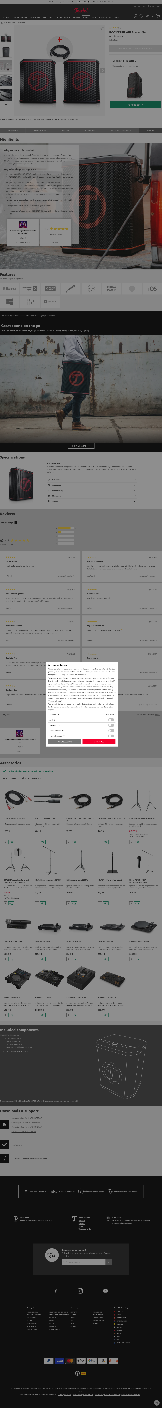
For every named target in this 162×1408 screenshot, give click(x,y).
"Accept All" (72, 692)
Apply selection (65, 742)
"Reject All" (70, 684)
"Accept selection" (55, 701)
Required (53, 714)
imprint (51, 710)
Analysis (52, 720)
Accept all (99, 742)
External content (56, 736)
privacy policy (102, 707)
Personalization (55, 731)
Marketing (53, 725)
